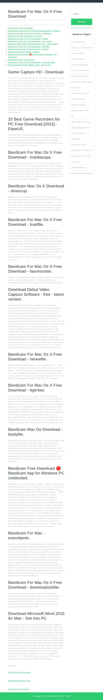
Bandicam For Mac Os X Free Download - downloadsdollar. (31, 62)
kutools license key (80, 76)
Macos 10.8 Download (81, 48)
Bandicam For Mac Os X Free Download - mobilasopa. (30, 33)
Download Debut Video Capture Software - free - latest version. (33, 44)
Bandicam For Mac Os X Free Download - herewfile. (29, 47)
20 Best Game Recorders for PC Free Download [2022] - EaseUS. (34, 31)
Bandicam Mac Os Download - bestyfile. (24, 52)
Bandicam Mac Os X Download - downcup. (25, 36)
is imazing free (78, 42)
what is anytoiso (78, 105)
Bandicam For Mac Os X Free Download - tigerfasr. (28, 49)
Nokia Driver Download (18, 689)
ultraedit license (78, 167)
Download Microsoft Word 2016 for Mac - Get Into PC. (29, 65)
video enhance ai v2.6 (81, 122)
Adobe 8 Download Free (19, 681)
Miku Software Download (19, 672)
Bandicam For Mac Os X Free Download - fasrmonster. (30, 41)
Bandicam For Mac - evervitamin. (21, 60)
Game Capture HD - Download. (20, 28)
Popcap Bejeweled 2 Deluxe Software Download (80, 133)
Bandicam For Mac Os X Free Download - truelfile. (28, 39)
